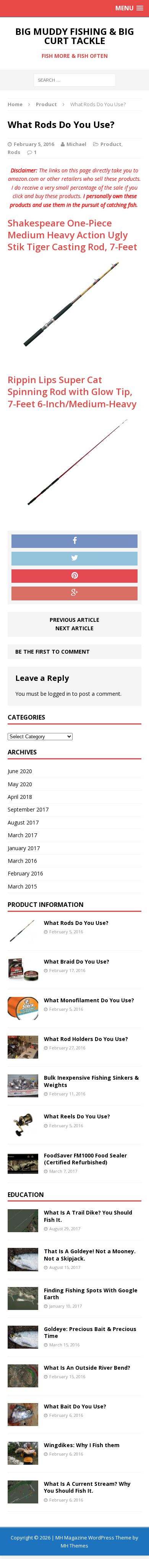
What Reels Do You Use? (77, 1116)
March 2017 (22, 835)
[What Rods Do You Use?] (23, 938)
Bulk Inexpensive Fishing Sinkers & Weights (91, 1081)
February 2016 (25, 873)
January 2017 (24, 848)
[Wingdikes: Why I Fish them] (23, 1460)
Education (26, 1194)
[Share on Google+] (74, 593)
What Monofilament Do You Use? (89, 1000)
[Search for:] (75, 79)
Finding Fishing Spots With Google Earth (91, 1294)
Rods (14, 152)
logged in (59, 693)
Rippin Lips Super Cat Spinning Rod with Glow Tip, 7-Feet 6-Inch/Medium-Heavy (72, 391)
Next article (74, 628)
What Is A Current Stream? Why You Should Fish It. (87, 1487)
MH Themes (74, 1545)
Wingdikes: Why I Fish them (82, 1445)
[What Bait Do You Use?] (23, 1421)
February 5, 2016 (34, 144)
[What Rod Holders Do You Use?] (23, 1054)
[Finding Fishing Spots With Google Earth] (23, 1305)
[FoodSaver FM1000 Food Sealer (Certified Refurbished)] (23, 1170)
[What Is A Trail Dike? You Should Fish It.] (23, 1227)
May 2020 (20, 784)
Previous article (74, 619)
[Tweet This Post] (74, 559)
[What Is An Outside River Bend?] (23, 1383)
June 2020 (20, 771)
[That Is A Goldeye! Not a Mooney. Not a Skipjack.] (23, 1266)
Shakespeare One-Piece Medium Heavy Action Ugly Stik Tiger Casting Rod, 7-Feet (72, 234)
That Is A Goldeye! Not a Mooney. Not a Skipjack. (90, 1255)
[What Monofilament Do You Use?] (23, 1015)
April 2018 (20, 796)
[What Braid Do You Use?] (23, 976)
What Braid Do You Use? (76, 961)
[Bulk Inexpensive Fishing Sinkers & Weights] (23, 1093)
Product (110, 144)
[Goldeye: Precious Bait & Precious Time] (23, 1344)
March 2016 (22, 860)
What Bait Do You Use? (75, 1406)
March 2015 (22, 886)
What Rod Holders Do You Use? (86, 1039)
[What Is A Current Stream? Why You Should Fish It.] (23, 1499)
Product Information (46, 904)
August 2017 (23, 822)
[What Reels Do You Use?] (23, 1131)
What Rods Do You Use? (76, 922)
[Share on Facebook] (74, 541)
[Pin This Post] (74, 576)
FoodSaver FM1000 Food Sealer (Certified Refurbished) (85, 1159)
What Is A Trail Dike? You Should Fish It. (88, 1216)
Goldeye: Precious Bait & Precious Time (90, 1332)
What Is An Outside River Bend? (87, 1367)
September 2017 (28, 809)
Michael (76, 144)
